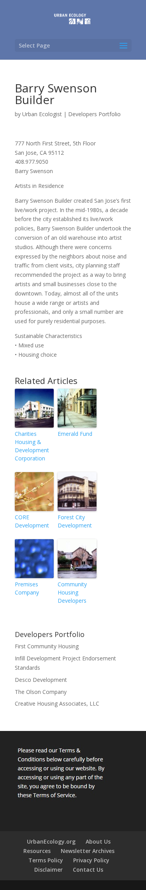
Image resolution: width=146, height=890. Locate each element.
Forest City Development (75, 521)
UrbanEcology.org (51, 841)
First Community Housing (47, 646)
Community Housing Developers (72, 592)
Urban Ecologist (42, 114)
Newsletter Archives (87, 851)
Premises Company (27, 588)
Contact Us (88, 869)
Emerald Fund (75, 433)
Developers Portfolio (94, 114)
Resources (37, 851)
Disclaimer (48, 869)
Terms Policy (45, 860)
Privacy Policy (91, 860)
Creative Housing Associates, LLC (57, 703)
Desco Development (41, 679)
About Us (98, 841)
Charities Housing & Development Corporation (32, 446)
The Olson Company (41, 691)
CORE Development (32, 521)
